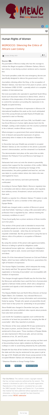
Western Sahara (31, 366)
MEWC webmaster (19, 395)
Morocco (18, 366)
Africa (8, 366)
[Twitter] (46, 26)
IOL (10, 61)
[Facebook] (42, 26)
